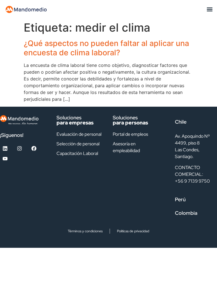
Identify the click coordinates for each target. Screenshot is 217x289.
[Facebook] (34, 148)
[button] (209, 9)
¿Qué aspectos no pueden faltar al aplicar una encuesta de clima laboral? (106, 48)
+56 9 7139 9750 (192, 181)
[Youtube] (5, 159)
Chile (180, 122)
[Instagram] (19, 148)
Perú (180, 199)
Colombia (186, 213)
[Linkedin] (5, 148)
